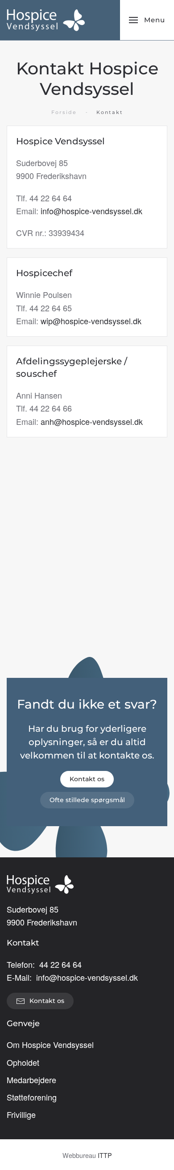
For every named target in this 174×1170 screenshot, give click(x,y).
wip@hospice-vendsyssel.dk (91, 320)
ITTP (105, 1155)
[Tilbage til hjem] (46, 20)
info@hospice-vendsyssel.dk (91, 210)
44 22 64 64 (60, 964)
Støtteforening (32, 1097)
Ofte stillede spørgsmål (87, 800)
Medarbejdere (31, 1079)
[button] (147, 20)
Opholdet (23, 1062)
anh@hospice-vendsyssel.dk (92, 421)
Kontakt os (87, 779)
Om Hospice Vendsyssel (50, 1044)
